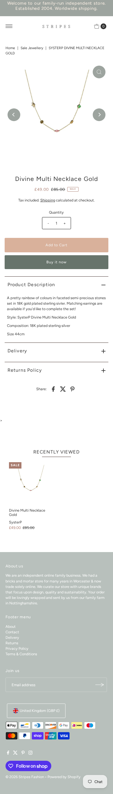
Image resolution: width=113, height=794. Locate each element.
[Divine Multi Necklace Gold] (30, 483)
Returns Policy (25, 370)
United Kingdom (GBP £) (39, 710)
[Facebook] (8, 753)
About (11, 626)
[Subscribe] (99, 685)
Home (10, 48)
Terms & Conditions (21, 654)
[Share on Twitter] (63, 388)
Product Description (31, 284)
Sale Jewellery (32, 48)
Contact (12, 632)
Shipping (47, 200)
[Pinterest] (23, 753)
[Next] (99, 114)
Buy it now (56, 262)
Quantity (56, 212)
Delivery (17, 350)
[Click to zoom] (99, 72)
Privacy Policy (17, 648)
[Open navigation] (9, 26)
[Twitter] (15, 753)
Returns (12, 643)
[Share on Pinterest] (72, 388)
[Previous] (14, 114)
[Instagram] (30, 753)
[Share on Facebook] (53, 388)
